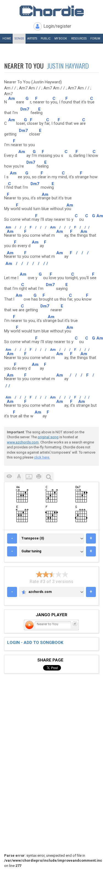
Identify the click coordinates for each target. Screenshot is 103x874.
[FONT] (19, 477)
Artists (32, 38)
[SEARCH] (49, 477)
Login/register (57, 26)
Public (46, 38)
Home (6, 38)
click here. (42, 457)
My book (60, 38)
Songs (19, 38)
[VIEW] (9, 477)
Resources (79, 38)
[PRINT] (39, 477)
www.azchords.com (23, 442)
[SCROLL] (29, 477)
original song (48, 437)
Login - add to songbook (35, 642)
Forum (95, 38)
